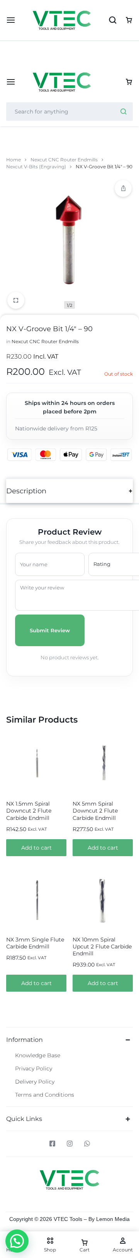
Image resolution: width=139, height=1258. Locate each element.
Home (13, 160)
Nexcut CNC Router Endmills (64, 160)
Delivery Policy (34, 1082)
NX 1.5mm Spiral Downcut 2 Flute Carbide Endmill (28, 810)
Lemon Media (113, 1219)
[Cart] (129, 82)
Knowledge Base (37, 1055)
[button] (36, 847)
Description (26, 491)
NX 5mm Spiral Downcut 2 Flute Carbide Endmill (95, 810)
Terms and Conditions (44, 1095)
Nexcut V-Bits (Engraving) (36, 166)
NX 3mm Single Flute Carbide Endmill (35, 943)
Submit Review (50, 630)
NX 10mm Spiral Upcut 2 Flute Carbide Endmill (102, 946)
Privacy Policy (33, 1068)
